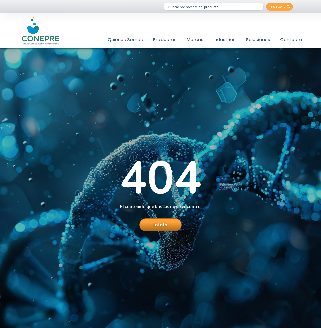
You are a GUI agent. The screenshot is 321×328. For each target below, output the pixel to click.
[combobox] (213, 7)
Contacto (291, 39)
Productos (165, 39)
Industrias (224, 39)
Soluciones (258, 39)
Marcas (195, 39)
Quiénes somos (125, 39)
